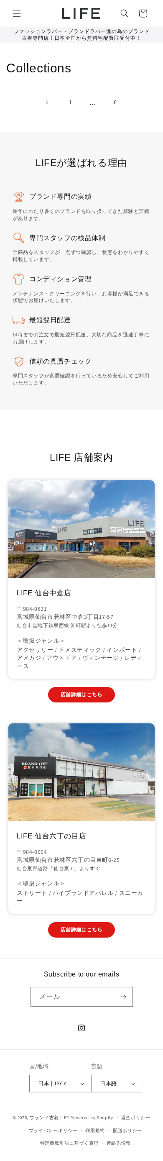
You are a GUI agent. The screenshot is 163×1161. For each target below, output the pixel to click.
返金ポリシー (135, 1117)
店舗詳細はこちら (82, 694)
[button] (17, 13)
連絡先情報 (119, 1143)
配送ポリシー (127, 1130)
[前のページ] (47, 102)
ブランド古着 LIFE (49, 1117)
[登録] (123, 997)
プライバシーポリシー (53, 1130)
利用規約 (95, 1130)
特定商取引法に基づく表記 (69, 1143)
